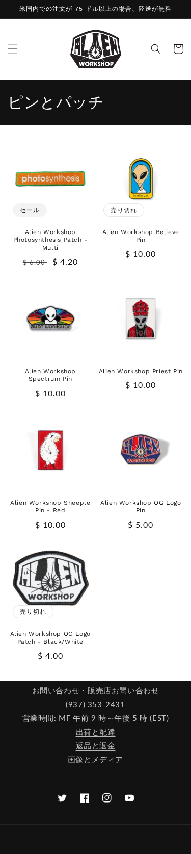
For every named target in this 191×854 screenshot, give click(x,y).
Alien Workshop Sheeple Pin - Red (50, 506)
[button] (13, 49)
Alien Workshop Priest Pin (141, 371)
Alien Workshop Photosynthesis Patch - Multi (50, 239)
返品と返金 (96, 745)
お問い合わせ (56, 690)
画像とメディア (95, 759)
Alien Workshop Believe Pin (140, 236)
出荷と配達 (96, 731)
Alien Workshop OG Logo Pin (140, 506)
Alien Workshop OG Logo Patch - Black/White (50, 637)
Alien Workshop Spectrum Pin (50, 375)
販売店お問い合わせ (123, 690)
